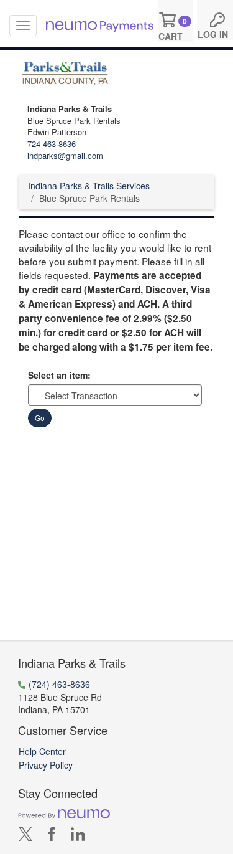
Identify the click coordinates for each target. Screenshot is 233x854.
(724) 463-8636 (59, 684)
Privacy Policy (46, 765)
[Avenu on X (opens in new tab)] (25, 836)
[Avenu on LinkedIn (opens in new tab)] (77, 836)
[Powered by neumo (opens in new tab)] (64, 813)
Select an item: (59, 375)
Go (40, 417)
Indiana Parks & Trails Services (89, 185)
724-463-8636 (51, 143)
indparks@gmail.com (65, 155)
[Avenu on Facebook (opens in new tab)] (51, 836)
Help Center (42, 751)
